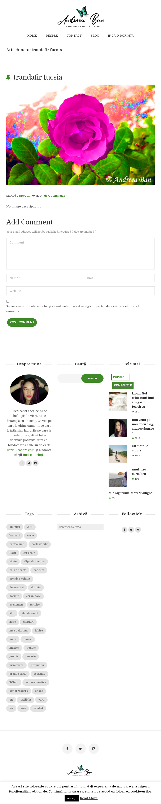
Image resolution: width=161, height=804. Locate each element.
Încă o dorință (33, 454)
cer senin (29, 552)
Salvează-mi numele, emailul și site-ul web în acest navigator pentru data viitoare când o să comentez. (72, 309)
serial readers (18, 690)
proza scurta (17, 673)
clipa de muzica (34, 561)
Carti (12, 552)
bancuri (14, 535)
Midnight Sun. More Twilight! (131, 493)
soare (39, 690)
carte (30, 535)
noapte (31, 647)
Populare (120, 377)
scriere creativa (36, 682)
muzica (14, 647)
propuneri (37, 665)
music (28, 639)
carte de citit (40, 544)
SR (11, 699)
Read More (89, 798)
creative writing (19, 578)
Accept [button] (72, 798)
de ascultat (16, 587)
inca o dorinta (18, 630)
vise (23, 708)
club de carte (17, 570)
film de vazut (30, 613)
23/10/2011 (23, 195)
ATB (29, 527)
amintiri (14, 527)
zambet (38, 708)
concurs (39, 570)
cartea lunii (16, 544)
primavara (16, 665)
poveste (31, 656)
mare (12, 639)
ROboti (13, 682)
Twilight (25, 699)
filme (12, 621)
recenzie (39, 673)
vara (41, 699)
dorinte (14, 596)
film (11, 613)
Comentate (123, 385)
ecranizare (33, 596)
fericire (35, 604)
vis (11, 708)
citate (13, 561)
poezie (13, 656)
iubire (39, 630)
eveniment (16, 604)
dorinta (36, 587)
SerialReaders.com (21, 450)
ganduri (28, 621)
